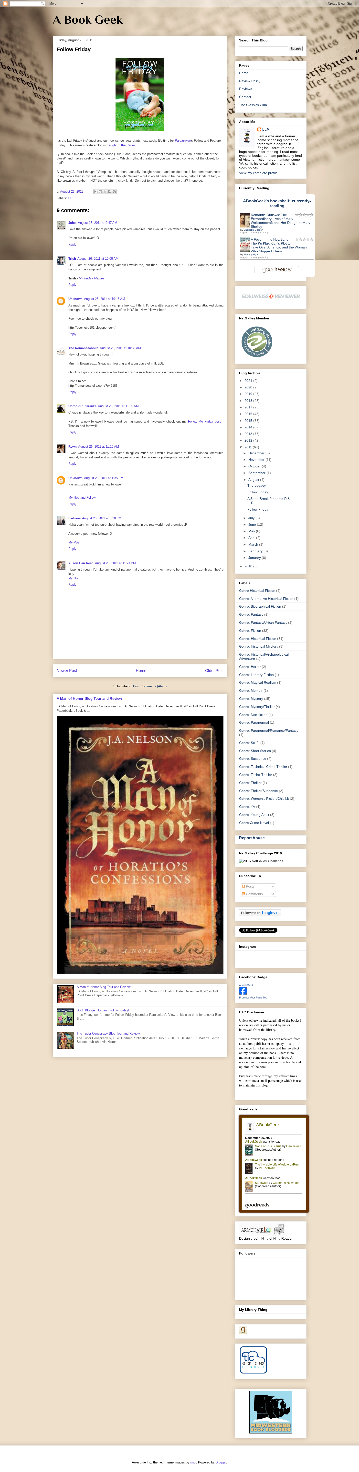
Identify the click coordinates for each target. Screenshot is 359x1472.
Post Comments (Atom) (150, 686)
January (255, 558)
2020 (248, 387)
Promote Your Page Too (253, 997)
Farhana (74, 518)
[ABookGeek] (243, 993)
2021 (248, 381)
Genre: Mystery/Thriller (257, 707)
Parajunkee (183, 140)
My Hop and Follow (81, 497)
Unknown (75, 299)
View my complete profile (258, 173)
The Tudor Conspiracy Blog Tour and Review (108, 1033)
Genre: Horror (250, 667)
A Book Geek (88, 19)
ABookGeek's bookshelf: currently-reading (277, 203)
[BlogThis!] (100, 191)
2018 (248, 401)
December (256, 453)
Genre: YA (247, 807)
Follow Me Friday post (205, 421)
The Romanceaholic (83, 348)
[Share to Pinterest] (114, 191)
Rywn (72, 446)
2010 (248, 566)
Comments (254, 894)
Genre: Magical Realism (257, 682)
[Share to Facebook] (109, 191)
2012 (248, 440)
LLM (266, 129)
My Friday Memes (92, 278)
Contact (245, 97)
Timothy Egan (251, 254)
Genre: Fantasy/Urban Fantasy (263, 622)
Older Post (214, 671)
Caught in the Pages (121, 145)
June (252, 524)
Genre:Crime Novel (254, 823)
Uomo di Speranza (82, 406)
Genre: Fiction (250, 630)
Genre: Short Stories (255, 751)
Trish (72, 258)
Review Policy (249, 81)
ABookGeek (246, 985)
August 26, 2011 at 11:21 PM (115, 563)
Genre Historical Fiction (257, 591)
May (252, 531)
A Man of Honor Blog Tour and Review (89, 698)
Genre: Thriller (250, 783)
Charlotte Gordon (253, 229)
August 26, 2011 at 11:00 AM (118, 406)
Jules (72, 223)
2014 (248, 427)
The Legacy (256, 485)
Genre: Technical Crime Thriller (263, 767)
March (253, 544)
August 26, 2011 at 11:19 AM (98, 446)
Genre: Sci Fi (249, 743)
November (256, 460)
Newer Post (67, 671)
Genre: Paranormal (254, 722)
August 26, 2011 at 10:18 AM (104, 299)
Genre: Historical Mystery (258, 646)
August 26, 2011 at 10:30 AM (120, 348)
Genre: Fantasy (251, 614)
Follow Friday (257, 492)
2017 (248, 407)
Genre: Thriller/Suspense (258, 791)
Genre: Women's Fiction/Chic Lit (264, 798)
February (256, 551)
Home (141, 671)
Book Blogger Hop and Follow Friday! (103, 1010)
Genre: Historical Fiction (257, 639)
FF (70, 198)
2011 (248, 447)
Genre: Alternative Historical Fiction (266, 599)
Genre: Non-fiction (253, 715)
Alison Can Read (81, 563)
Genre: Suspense (252, 759)
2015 (248, 421)
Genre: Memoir (251, 690)
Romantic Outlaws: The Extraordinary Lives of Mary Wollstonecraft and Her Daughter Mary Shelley (280, 220)
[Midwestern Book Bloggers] (270, 1432)
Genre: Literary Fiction (256, 675)
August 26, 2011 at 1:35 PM (103, 478)
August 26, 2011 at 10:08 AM (97, 258)
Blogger (221, 1462)
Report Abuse (252, 838)
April (252, 538)
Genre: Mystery (251, 699)
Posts (249, 886)
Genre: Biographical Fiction (260, 606)
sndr (193, 1462)
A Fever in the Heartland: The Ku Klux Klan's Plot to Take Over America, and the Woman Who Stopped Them (279, 245)
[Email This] (95, 191)
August (254, 480)
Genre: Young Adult (254, 815)
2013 (248, 434)
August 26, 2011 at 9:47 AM (97, 223)
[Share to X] (105, 191)
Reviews (245, 89)
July (251, 518)
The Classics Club (253, 105)
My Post (74, 542)
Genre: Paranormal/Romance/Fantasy (268, 730)
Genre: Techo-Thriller (255, 775)
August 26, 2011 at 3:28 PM (101, 518)
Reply (72, 244)
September (257, 473)
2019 (248, 394)
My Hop (73, 578)
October (255, 466)
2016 (248, 414)
